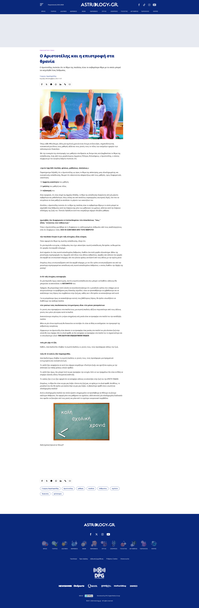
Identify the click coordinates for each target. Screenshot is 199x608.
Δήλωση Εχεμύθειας (96, 559)
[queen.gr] (92, 586)
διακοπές (45, 494)
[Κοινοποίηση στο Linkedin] (60, 84)
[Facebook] (139, 5)
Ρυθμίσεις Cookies (112, 559)
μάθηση (80, 488)
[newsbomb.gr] (65, 586)
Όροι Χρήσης (83, 559)
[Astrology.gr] (99, 5)
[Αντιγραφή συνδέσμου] (65, 84)
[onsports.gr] (79, 586)
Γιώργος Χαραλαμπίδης (48, 76)
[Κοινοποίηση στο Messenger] (51, 84)
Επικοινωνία (125, 559)
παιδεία (91, 488)
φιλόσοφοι (58, 494)
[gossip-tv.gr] (106, 586)
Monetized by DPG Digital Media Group (108, 596)
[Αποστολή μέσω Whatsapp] (56, 84)
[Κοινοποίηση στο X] (46, 84)
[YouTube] (154, 5)
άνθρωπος (103, 488)
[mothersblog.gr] (120, 586)
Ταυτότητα (73, 559)
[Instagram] (149, 5)
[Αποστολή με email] (70, 84)
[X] (96, 534)
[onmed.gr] (133, 586)
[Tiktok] (144, 5)
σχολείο (115, 488)
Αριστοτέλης (68, 488)
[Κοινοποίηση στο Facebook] (42, 84)
